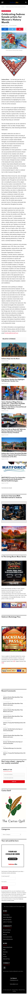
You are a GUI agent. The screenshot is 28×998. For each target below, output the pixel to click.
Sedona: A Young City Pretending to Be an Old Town (14, 723)
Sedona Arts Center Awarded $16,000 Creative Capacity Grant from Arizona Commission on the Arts (14, 455)
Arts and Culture (6, 10)
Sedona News (6, 915)
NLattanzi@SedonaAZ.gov (11, 333)
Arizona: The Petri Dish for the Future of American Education (12, 729)
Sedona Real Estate (7, 947)
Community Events (7, 937)
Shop (4, 949)
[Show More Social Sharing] (25, 29)
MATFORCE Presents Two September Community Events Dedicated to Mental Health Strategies (13, 479)
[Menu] (2, 2)
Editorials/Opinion (7, 919)
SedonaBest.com (14, 984)
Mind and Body (6, 932)
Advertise (5, 952)
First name (3, 881)
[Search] (26, 2)
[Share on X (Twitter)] (12, 29)
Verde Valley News (7, 917)
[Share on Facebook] (5, 29)
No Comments (14, 25)
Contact (5, 956)
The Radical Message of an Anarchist (12, 748)
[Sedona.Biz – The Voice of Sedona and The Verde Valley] (14, 2)
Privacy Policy (15, 989)
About (4, 954)
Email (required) (5, 876)
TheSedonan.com (14, 980)
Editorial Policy (6, 959)
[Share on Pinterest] (19, 29)
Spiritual (5, 934)
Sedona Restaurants (8, 939)
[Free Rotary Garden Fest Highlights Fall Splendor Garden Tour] (14, 370)
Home (2, 6)
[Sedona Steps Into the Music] (14, 350)
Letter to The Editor (7, 922)
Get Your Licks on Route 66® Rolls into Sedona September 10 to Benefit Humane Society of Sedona (13, 431)
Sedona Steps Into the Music (10, 358)
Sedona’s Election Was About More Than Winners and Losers (13, 698)
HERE (14, 661)
